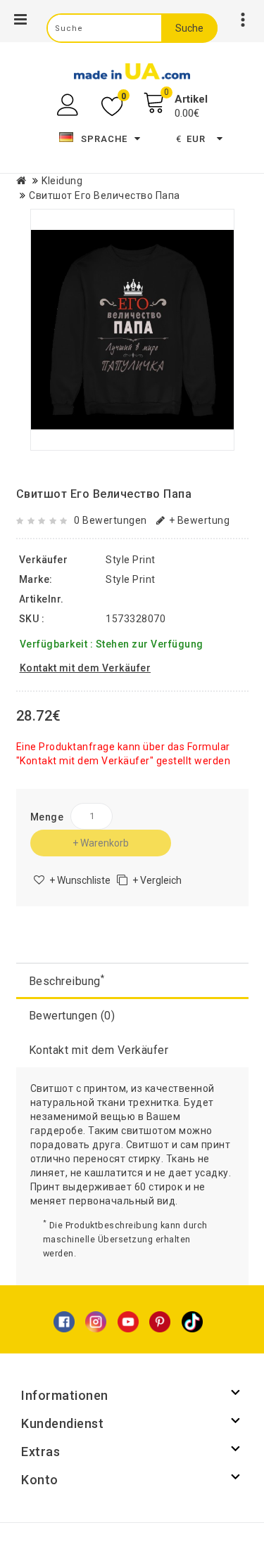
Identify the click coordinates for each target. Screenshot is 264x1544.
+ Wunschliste (80, 880)
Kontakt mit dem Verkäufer (99, 1050)
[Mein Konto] (69, 105)
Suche (189, 28)
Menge (47, 817)
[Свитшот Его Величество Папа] (132, 330)
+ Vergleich (157, 880)
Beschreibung (67, 980)
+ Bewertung (199, 520)
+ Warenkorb (101, 843)
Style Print (131, 579)
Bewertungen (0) (72, 1015)
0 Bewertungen (110, 520)
